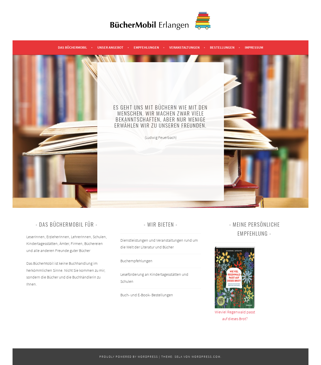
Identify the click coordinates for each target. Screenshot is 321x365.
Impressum (254, 47)
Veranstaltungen (184, 47)
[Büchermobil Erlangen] (160, 28)
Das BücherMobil (72, 47)
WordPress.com (206, 356)
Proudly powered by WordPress (128, 356)
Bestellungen (222, 47)
